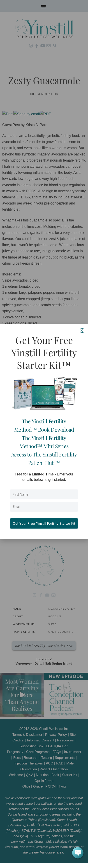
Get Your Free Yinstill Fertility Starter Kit (44, 523)
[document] (44, 431)
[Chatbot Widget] (77, 852)
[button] (81, 330)
